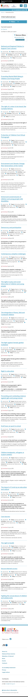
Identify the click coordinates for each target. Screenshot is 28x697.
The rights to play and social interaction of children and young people (12, 284)
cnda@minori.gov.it (10, 683)
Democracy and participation (11, 227)
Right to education (7, 371)
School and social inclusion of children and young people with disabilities (12, 199)
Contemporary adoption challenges (13, 254)
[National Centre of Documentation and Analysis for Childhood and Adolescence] (5, 6)
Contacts (4, 663)
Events (4, 661)
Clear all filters (20, 39)
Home (2, 12)
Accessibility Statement (8, 667)
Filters (13, 22)
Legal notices (6, 672)
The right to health (7, 543)
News (3, 658)
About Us (4, 651)
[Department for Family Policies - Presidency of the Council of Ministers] (14, 6)
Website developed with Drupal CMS (10, 692)
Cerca (21, 5)
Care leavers (5, 516)
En (23, 1)
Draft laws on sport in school (11, 426)
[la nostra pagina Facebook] (10, 639)
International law (19, 37)
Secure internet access (9, 568)
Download (5, 60)
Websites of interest (8, 656)
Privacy (4, 670)
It (26, 1)
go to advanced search (19, 10)
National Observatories (8, 654)
